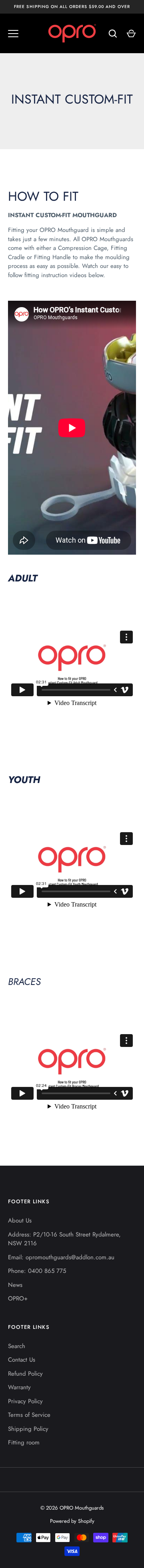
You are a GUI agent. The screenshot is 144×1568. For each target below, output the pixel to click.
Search (16, 1346)
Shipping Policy (28, 1428)
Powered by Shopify (72, 1521)
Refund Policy (25, 1373)
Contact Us (21, 1359)
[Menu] (13, 33)
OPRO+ (18, 1298)
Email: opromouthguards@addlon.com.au (61, 1257)
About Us (20, 1220)
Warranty (19, 1387)
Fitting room (24, 1442)
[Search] (113, 33)
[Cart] (131, 33)
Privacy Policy (25, 1401)
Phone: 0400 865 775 (37, 1270)
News (15, 1284)
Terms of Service (29, 1414)
